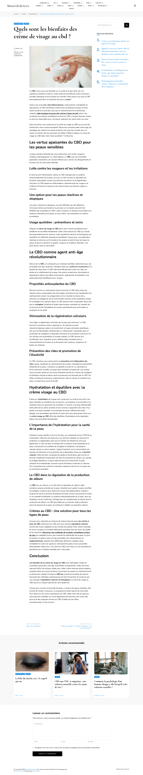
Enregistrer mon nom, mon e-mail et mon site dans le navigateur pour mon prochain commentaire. (67, 748)
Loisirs (49, 6)
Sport (90, 6)
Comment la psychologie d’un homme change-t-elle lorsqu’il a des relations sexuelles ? (110, 684)
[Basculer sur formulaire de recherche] (135, 6)
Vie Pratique (101, 6)
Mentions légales (122, 769)
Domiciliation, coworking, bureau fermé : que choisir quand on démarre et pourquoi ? (115, 73)
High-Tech (98, 3)
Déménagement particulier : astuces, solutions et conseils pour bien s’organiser (115, 84)
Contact (71, 8)
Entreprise (77, 3)
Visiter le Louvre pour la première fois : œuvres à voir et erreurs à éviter (115, 62)
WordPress (36, 771)
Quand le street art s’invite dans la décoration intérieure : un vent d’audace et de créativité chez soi (115, 51)
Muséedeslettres (18, 6)
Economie (65, 3)
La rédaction (18, 48)
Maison (59, 6)
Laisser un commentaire (20, 55)
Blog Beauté (18, 23)
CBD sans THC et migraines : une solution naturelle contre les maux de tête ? (71, 684)
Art (55, 3)
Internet (38, 6)
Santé (69, 6)
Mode (87, 3)
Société (79, 6)
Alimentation (43, 3)
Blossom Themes (19, 771)
